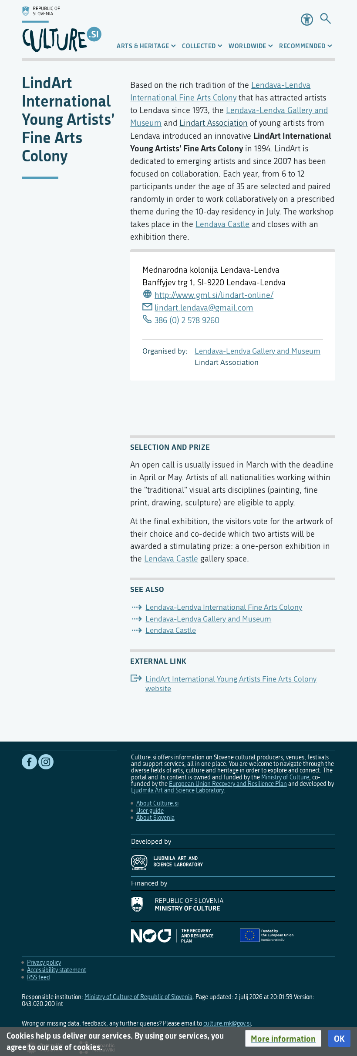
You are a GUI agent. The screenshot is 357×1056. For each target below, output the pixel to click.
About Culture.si (157, 803)
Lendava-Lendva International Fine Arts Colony (223, 607)
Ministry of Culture (285, 777)
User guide (150, 811)
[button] (283, 1038)
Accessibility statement (56, 970)
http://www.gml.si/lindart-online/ (214, 295)
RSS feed (38, 977)
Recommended (302, 45)
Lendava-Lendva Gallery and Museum (257, 351)
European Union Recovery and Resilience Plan (228, 784)
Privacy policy (44, 962)
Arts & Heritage (143, 45)
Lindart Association (227, 362)
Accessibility (307, 19)
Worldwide (247, 45)
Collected (199, 45)
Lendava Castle (222, 224)
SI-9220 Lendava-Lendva (241, 282)
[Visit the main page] (61, 29)
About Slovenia (155, 818)
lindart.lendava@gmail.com (204, 308)
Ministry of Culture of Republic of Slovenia (138, 997)
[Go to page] (325, 19)
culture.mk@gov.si (227, 1023)
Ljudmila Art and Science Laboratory (177, 790)
